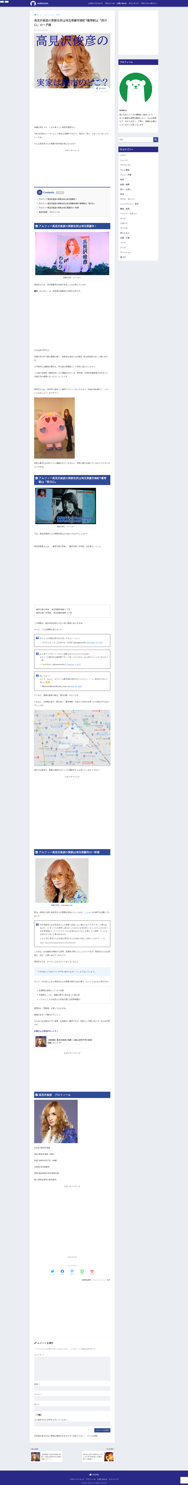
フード (123, 243)
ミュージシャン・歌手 (101, 1280)
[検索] (155, 139)
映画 (122, 180)
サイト (37, 1404)
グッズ (123, 248)
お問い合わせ (122, 3)
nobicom (42, 3)
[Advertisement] (72, 108)
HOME (95, 1474)
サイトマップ (134, 3)
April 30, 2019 (76, 686)
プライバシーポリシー (149, 3)
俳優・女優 (124, 238)
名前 (37, 1384)
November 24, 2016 (94, 643)
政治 (122, 194)
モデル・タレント (127, 199)
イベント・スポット (128, 214)
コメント (39, 1355)
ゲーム (123, 218)
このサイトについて (95, 3)
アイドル (124, 228)
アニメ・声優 (125, 175)
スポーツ (124, 223)
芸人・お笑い (125, 189)
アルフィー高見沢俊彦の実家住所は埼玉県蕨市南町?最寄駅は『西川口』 (67, 203)
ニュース (124, 160)
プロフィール (110, 3)
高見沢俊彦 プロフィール (49, 212)
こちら (87, 912)
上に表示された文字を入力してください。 (51, 1420)
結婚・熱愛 (124, 184)
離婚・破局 (124, 209)
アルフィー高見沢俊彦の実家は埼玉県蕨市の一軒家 (59, 208)
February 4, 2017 (74, 664)
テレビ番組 (124, 170)
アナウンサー (125, 165)
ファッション (125, 252)
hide (60, 192)
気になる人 (124, 233)
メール (38, 1394)
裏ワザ (123, 257)
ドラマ (123, 155)
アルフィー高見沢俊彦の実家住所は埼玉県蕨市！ (58, 199)
